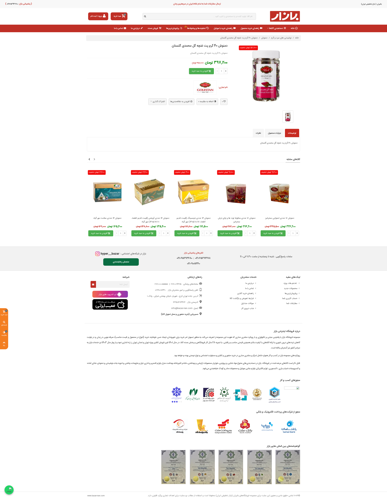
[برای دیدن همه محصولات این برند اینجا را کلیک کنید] (205, 87)
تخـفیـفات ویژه (290, 283)
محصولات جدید (290, 288)
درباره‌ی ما (135, 28)
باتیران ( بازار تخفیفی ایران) (371, 4)
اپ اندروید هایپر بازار (108, 294)
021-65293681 (202, 258)
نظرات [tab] (258, 133)
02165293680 (12, 3)
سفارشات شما (291, 303)
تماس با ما (118, 28)
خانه (292, 28)
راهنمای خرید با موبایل (223, 28)
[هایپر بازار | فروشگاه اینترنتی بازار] (285, 16)
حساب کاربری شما (289, 298)
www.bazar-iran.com (96, 495)
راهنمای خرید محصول (250, 28)
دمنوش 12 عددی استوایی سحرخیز (279, 218)
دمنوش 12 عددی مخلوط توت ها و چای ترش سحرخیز (236, 220)
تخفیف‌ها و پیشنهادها (195, 27)
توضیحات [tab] (292, 133)
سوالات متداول (247, 303)
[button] (94, 159)
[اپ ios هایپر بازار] (110, 304)
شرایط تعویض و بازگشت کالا (242, 298)
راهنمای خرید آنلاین (245, 293)
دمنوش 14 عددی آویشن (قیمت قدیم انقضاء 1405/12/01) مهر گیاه (150, 220)
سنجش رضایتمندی (121, 262)
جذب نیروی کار (247, 308)
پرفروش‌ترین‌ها (172, 28)
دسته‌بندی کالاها (276, 28)
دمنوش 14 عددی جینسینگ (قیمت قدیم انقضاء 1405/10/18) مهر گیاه (194, 220)
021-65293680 (184, 258)
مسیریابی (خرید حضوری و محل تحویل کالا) (179, 314)
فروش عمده (153, 28)
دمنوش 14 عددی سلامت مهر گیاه (107, 218)
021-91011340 (193, 264)
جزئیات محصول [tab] (274, 133)
